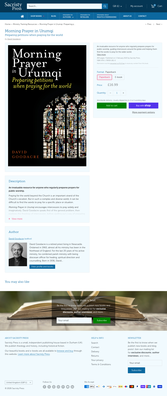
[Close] (111, 175)
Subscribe (84, 213)
